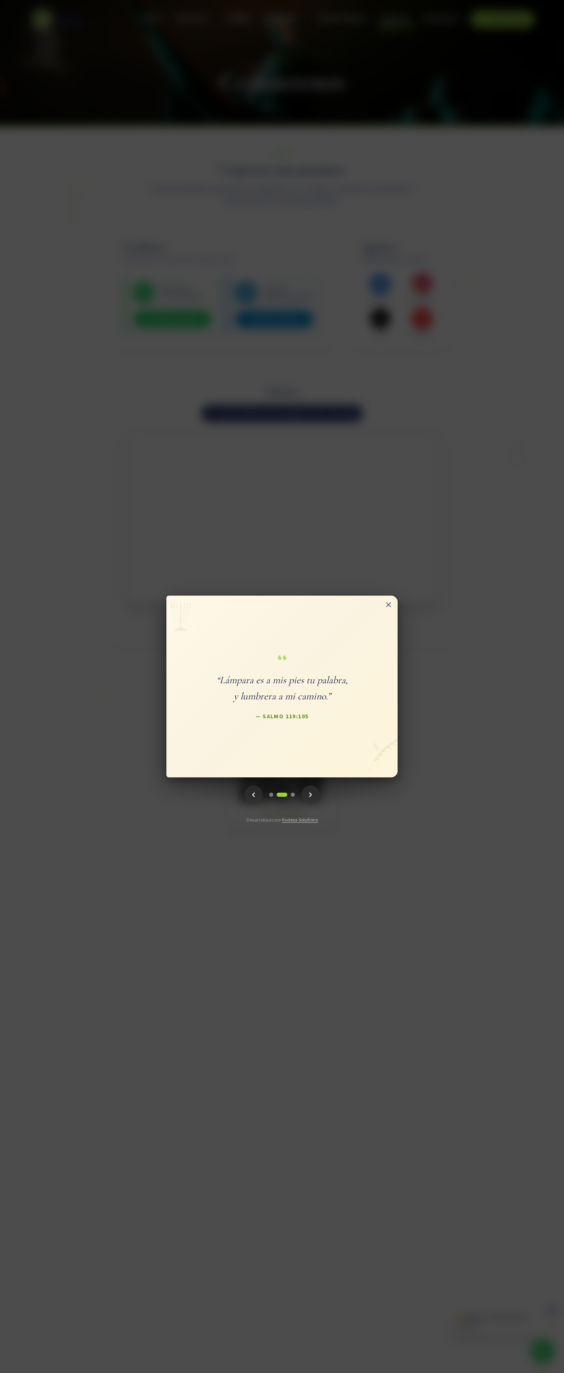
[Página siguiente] (310, 795)
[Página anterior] (253, 795)
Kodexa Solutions (300, 820)
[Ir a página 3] (293, 795)
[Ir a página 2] (282, 795)
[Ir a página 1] (271, 795)
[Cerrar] (388, 605)
